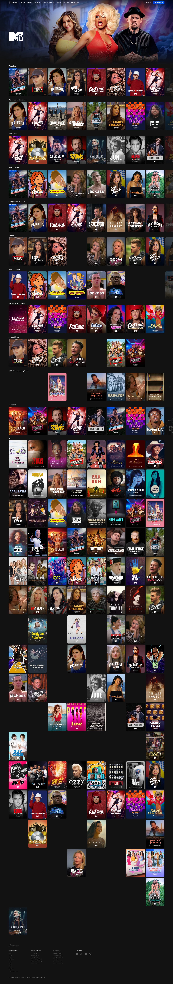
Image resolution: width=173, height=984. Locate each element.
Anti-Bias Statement (58, 963)
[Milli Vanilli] (96, 746)
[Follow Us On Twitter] (81, 954)
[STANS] (57, 834)
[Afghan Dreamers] (116, 454)
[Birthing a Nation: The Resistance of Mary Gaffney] (96, 513)
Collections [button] (48, 2)
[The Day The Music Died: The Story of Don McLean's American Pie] (116, 571)
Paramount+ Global (13, 971)
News (73, 2)
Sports (10, 963)
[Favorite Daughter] (96, 600)
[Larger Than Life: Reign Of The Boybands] (135, 688)
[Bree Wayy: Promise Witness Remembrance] (116, 513)
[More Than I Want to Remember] (116, 746)
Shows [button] (29, 2)
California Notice (35, 963)
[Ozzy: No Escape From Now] (76, 775)
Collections (11, 959)
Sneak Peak (11, 969)
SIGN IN (148, 2)
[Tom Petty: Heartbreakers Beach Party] (57, 892)
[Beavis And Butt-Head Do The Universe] (37, 513)
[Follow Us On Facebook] (77, 954)
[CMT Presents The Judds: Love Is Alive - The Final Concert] (76, 688)
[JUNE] (96, 688)
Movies (10, 957)
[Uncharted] (116, 892)
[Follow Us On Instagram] (90, 954)
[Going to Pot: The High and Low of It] (96, 629)
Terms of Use (34, 953)
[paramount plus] (14, 2)
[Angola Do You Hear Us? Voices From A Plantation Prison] (37, 483)
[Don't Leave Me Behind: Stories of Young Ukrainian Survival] (135, 571)
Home (23, 2)
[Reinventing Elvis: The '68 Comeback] (18, 804)
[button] (18, 82)
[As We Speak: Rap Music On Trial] (116, 483)
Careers (55, 959)
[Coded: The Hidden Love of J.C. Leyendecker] (37, 571)
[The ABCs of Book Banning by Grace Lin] (57, 454)
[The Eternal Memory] (18, 600)
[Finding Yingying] (116, 600)
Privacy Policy (34, 957)
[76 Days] (37, 454)
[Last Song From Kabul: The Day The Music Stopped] (37, 717)
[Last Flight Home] (18, 717)
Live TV (58, 2)
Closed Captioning (58, 955)
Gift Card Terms (35, 955)
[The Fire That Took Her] (135, 600)
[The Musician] (135, 746)
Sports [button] (65, 2)
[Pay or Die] (116, 775)
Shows (10, 955)
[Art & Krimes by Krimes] (76, 483)
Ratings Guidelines (58, 957)
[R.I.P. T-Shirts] (135, 775)
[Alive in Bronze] (135, 454)
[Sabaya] (76, 834)
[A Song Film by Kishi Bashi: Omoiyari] (155, 834)
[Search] (78, 2)
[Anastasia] (18, 483)
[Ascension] (135, 483)
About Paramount (57, 961)
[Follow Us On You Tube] (86, 954)
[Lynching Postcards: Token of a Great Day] (96, 717)
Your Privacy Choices (36, 959)
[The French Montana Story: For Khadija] (18, 629)
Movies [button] (38, 2)
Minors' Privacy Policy (36, 961)
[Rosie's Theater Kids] (76, 804)
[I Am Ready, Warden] (57, 659)
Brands (10, 965)
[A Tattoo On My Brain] (57, 863)
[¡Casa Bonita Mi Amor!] (155, 513)
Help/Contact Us (57, 953)
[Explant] (57, 600)
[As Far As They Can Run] (96, 483)
